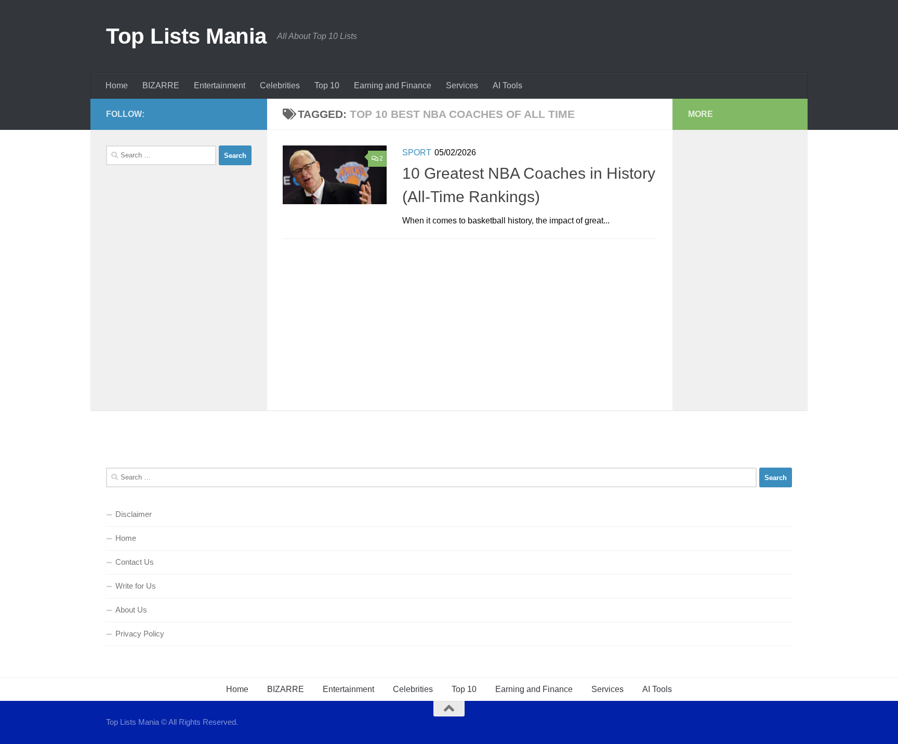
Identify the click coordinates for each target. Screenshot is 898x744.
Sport (416, 152)
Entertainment (219, 85)
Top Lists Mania (186, 36)
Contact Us (134, 561)
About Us (131, 609)
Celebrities (280, 85)
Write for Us (135, 585)
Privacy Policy (139, 633)
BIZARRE (160, 85)
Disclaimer (133, 514)
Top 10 (326, 85)
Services (462, 85)
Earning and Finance (392, 85)
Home (116, 85)
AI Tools (507, 85)
